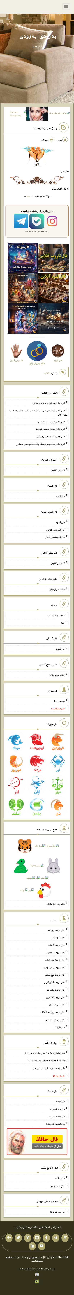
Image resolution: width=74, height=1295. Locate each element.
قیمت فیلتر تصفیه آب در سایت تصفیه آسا (45, 1052)
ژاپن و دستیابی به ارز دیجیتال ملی (49, 1068)
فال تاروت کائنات (56, 944)
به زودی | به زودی (38, 35)
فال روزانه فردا (57, 1211)
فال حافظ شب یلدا (56, 1116)
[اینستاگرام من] (37, 1238)
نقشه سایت (25, 1268)
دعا (28, 196)
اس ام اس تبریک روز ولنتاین (51, 421)
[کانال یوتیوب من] (41, 1246)
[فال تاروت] (53, 258)
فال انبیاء (60, 496)
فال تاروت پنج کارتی (55, 974)
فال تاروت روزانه (56, 929)
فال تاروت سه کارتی (55, 959)
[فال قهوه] (53, 289)
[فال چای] (53, 319)
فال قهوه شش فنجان (55, 536)
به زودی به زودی (45, 127)
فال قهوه (60, 522)
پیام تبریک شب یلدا (55, 1123)
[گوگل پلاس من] (9, 1238)
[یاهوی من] (65, 1238)
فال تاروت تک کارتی (55, 952)
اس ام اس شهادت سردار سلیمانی (49, 402)
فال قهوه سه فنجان (55, 529)
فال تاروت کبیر (57, 937)
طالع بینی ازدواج (57, 589)
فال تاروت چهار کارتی (54, 967)
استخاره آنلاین (58, 469)
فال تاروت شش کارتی (54, 982)
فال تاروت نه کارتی (56, 989)
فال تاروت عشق (57, 1004)
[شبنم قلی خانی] (15, 114)
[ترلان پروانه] (37, 114)
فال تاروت (60, 1026)
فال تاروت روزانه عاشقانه (52, 1012)
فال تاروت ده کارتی (55, 997)
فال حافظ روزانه (57, 1108)
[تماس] (27, 1238)
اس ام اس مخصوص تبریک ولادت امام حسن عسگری (40, 443)
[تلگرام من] (55, 1238)
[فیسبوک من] (46, 1238)
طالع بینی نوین (58, 1185)
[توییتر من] (18, 1238)
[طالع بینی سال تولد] (37, 869)
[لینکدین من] (32, 1246)
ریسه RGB (59, 700)
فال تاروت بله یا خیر (55, 1019)
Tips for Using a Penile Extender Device (47, 1060)
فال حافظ (60, 1101)
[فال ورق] (23, 319)
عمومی (47, 372)
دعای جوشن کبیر (56, 615)
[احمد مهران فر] (59, 114)
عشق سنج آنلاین (57, 674)
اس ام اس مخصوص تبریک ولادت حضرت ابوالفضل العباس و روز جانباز (38, 412)
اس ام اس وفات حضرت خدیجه (50, 428)
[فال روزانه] (23, 258)
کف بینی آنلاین (58, 563)
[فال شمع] (23, 289)
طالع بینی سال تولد (56, 903)
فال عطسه (60, 1178)
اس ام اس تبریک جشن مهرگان (50, 436)
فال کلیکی (60, 648)
